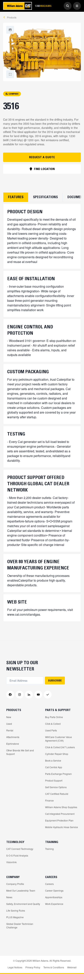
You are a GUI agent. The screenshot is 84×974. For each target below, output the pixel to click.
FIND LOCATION (44, 169)
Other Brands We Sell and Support (20, 752)
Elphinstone (12, 743)
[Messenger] (48, 694)
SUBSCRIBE (55, 680)
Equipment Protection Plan (59, 820)
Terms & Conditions (53, 967)
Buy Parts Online (54, 717)
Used (9, 723)
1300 (43, 6)
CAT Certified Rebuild (56, 793)
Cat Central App (53, 767)
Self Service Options (56, 787)
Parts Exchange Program (58, 773)
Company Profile (15, 883)
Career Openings (54, 890)
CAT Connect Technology (19, 848)
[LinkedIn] (29, 694)
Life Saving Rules (15, 910)
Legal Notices (15, 967)
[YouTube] (38, 694)
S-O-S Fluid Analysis (17, 855)
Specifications (45, 197)
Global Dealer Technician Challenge (19, 925)
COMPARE (14, 93)
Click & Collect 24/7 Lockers (60, 747)
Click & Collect (53, 723)
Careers (49, 883)
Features (15, 197)
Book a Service (53, 760)
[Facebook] (10, 694)
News (9, 897)
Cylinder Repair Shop (56, 753)
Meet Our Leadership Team (20, 890)
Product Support (53, 780)
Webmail (72, 967)
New (8, 717)
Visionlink (11, 862)
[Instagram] (19, 694)
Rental (9, 730)
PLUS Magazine (15, 917)
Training (49, 848)
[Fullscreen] (10, 30)
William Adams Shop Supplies (61, 807)
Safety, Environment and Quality (23, 903)
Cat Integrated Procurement (59, 813)
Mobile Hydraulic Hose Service (61, 827)
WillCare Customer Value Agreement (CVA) (58, 738)
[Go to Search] (67, 6)
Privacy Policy (32, 967)
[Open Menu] (77, 6)
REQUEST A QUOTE (42, 157)
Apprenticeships (53, 897)
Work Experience (54, 903)
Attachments (12, 737)
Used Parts (51, 730)
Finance (49, 800)
